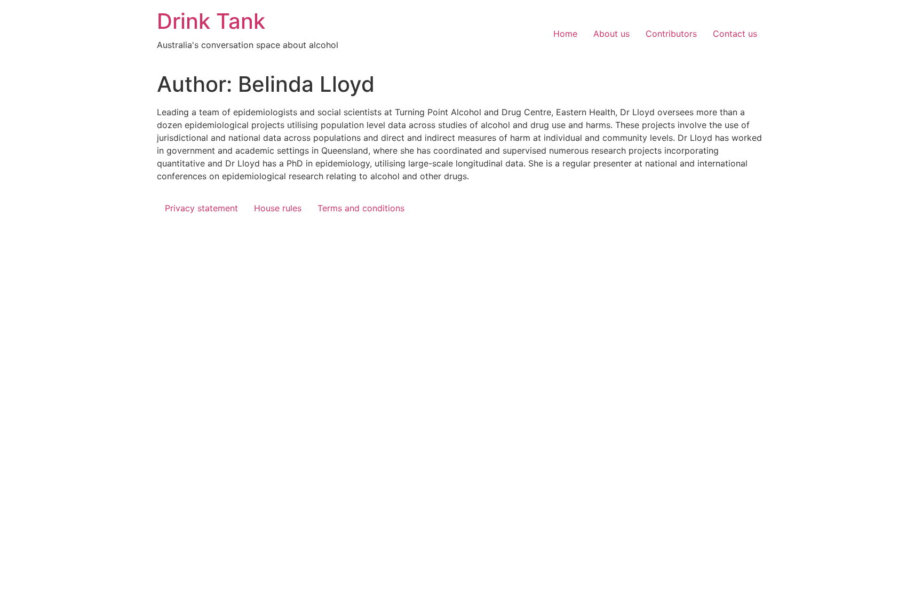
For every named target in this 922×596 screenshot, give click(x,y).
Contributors (671, 33)
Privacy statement (201, 208)
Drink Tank (211, 21)
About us (611, 33)
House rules (277, 208)
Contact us (735, 33)
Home (565, 33)
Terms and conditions (360, 208)
